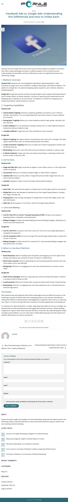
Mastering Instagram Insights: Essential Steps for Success (25, 439)
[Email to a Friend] (35, 321)
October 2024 (5, 482)
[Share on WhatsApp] (26, 321)
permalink (45, 327)
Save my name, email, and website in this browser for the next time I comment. (29, 401)
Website (6, 393)
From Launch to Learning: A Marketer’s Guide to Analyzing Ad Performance (31, 449)
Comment (7, 362)
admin (42, 22)
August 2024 (5, 489)
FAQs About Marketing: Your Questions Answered (22, 444)
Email (6, 385)
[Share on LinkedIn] (42, 321)
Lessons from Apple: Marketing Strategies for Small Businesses (27, 434)
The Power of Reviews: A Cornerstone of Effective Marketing (26, 454)
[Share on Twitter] (32, 321)
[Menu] (2, 4)
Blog (34, 11)
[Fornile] (34, 4)
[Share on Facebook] (29, 321)
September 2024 (6, 485)
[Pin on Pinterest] (38, 321)
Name (6, 377)
